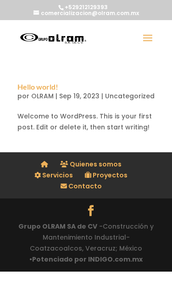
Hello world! (37, 86)
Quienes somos (95, 164)
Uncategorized (130, 96)
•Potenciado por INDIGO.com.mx (86, 259)
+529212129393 (86, 7)
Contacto (84, 186)
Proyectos (109, 175)
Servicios (57, 175)
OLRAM (42, 96)
